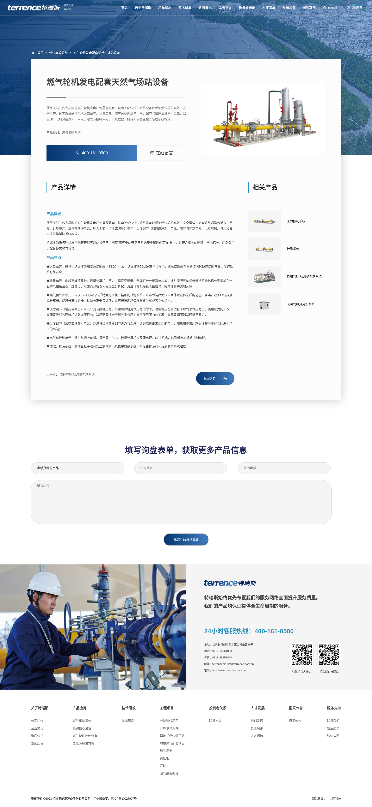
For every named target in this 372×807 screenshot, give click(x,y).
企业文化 (37, 728)
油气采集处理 (169, 773)
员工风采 (257, 728)
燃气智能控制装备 (85, 736)
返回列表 (209, 378)
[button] (91, 153)
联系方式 (215, 720)
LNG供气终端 (169, 728)
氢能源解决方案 (83, 743)
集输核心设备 (82, 728)
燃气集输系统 (71, 132)
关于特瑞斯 (143, 7)
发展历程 (37, 743)
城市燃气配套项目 (172, 743)
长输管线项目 (169, 720)
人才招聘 (257, 736)
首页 (124, 7)
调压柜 (164, 758)
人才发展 (269, 7)
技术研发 (185, 7)
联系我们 (333, 720)
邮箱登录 (356, 7)
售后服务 (333, 728)
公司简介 (37, 720)
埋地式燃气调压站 (172, 736)
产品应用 (164, 7)
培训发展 (257, 720)
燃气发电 (166, 750)
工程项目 (225, 7)
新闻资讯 (205, 7)
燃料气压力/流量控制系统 (77, 374)
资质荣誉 (37, 736)
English (332, 7)
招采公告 (289, 7)
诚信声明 (333, 736)
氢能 (163, 766)
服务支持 (309, 7)
